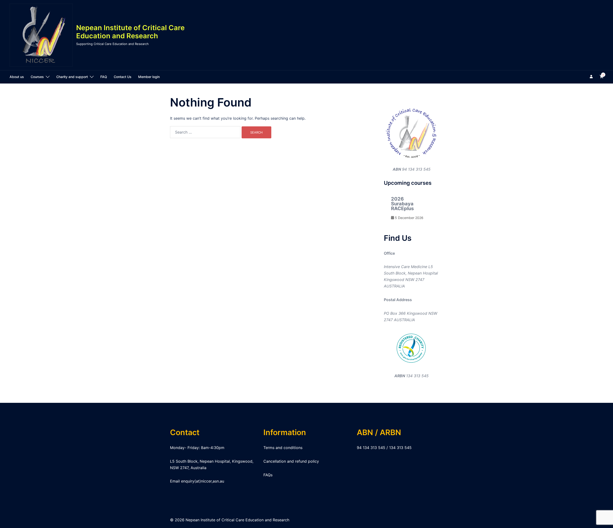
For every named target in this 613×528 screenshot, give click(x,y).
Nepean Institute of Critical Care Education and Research (130, 31)
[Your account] (592, 77)
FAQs (267, 474)
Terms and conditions (282, 447)
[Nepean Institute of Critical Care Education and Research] (41, 35)
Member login (149, 77)
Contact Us (122, 77)
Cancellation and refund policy (291, 461)
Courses (37, 77)
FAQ (103, 77)
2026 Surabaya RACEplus (402, 203)
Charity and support (72, 77)
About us (17, 77)
